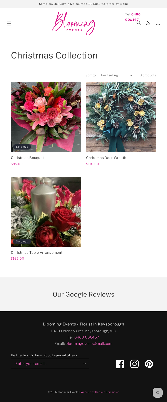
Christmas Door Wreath (106, 158)
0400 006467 (86, 337)
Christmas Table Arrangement (36, 252)
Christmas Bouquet (27, 158)
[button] (9, 23)
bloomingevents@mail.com (89, 344)
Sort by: (91, 75)
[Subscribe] (84, 364)
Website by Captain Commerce (100, 392)
